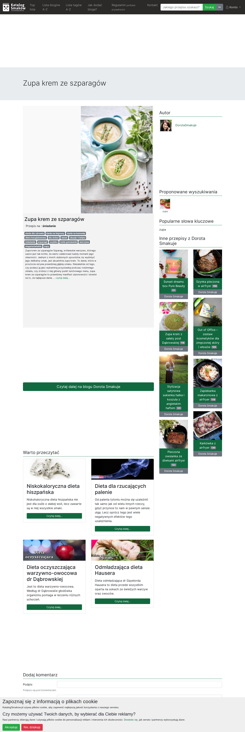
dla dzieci (54, 237)
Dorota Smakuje (173, 296)
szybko (54, 242)
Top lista (32, 7)
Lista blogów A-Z (51, 7)
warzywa (84, 242)
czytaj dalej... (63, 278)
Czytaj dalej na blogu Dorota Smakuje (88, 387)
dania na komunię (76, 233)
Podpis (27, 684)
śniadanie (30, 242)
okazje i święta (77, 237)
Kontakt (152, 5)
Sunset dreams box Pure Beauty (173, 286)
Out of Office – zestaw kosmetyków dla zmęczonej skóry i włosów (207, 338)
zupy (46, 246)
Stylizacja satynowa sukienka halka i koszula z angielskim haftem (173, 397)
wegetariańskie (33, 246)
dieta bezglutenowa (35, 237)
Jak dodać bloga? (95, 7)
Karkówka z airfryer (207, 445)
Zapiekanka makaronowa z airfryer (208, 395)
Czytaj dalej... (54, 515)
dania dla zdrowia (34, 233)
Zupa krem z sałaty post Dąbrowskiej (173, 338)
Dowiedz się (131, 719)
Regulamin (123, 7)
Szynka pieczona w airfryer (207, 284)
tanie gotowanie (68, 242)
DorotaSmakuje (185, 125)
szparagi (42, 242)
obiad (64, 237)
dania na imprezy (55, 233)
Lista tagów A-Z (74, 7)
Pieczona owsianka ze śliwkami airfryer (173, 458)
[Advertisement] (122, 42)
